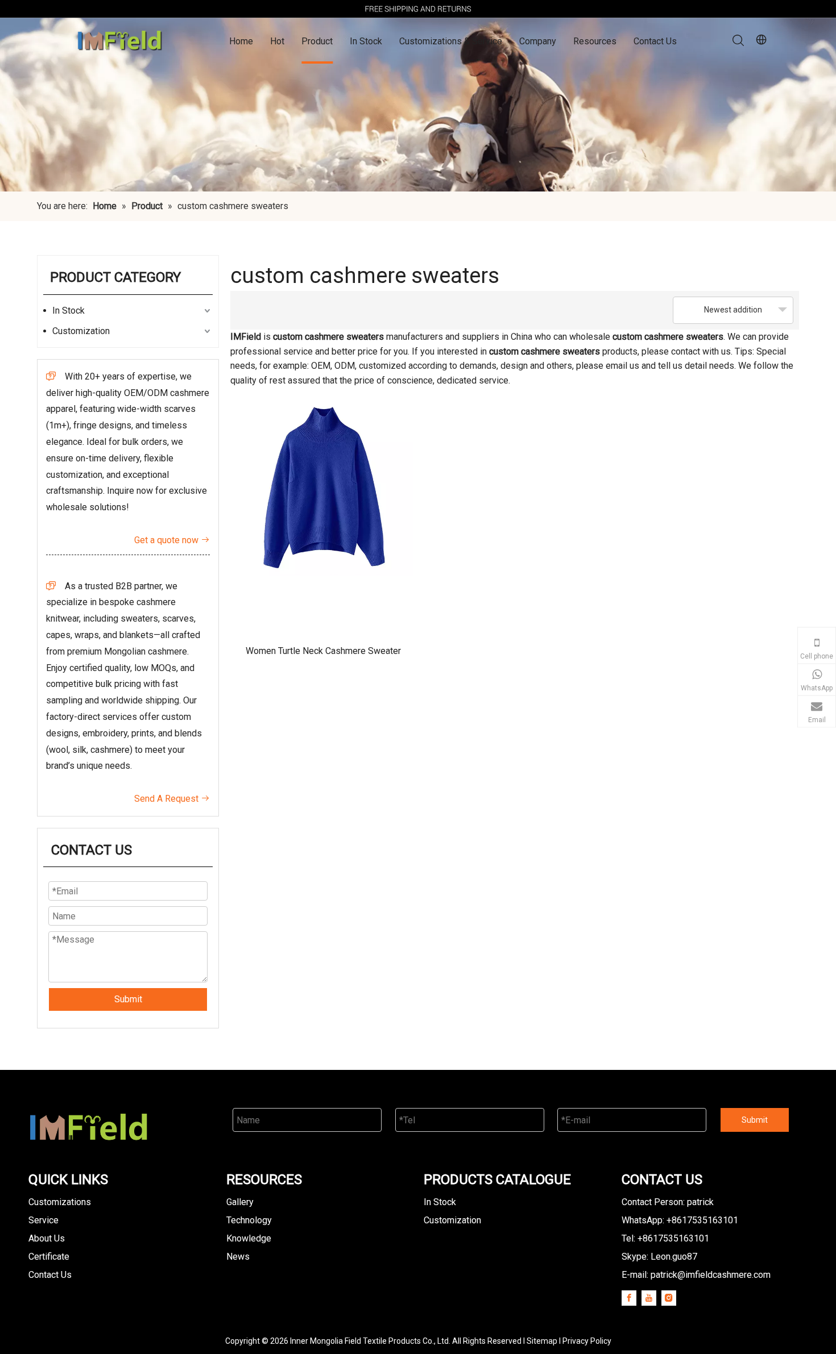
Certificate (48, 1256)
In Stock (366, 41)
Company (537, 41)
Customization (81, 331)
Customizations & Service (450, 41)
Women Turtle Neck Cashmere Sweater (323, 650)
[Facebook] (629, 1297)
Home (241, 41)
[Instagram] (668, 1297)
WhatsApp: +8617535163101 (680, 1220)
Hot (277, 41)
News (238, 1256)
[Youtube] (649, 1297)
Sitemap (542, 1340)
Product (317, 41)
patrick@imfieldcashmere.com (711, 1274)
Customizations (59, 1202)
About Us (46, 1238)
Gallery (240, 1202)
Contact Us (655, 41)
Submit (128, 999)
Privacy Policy (586, 1340)
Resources (594, 41)
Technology (249, 1220)
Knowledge (248, 1238)
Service (43, 1220)
